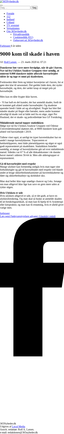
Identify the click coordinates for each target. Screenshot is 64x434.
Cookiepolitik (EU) (23, 37)
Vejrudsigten (13, 28)
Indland (10, 19)
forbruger (5, 213)
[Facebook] (32, 355)
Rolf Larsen (10, 62)
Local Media (18, 426)
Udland (10, 22)
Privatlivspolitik (21, 34)
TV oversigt (13, 25)
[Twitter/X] (32, 420)
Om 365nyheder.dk (17, 31)
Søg (34, 7)
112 (8, 16)
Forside (10, 13)
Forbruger (5, 45)
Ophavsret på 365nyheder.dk (28, 40)
